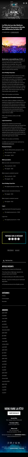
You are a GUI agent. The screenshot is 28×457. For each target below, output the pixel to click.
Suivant (17, 250)
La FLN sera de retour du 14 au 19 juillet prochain (13, 284)
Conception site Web (14, 448)
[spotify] (19, 443)
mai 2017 (4, 392)
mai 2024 (4, 338)
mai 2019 (4, 387)
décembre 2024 (6, 330)
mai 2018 (4, 390)
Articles (4, 295)
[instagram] (11, 443)
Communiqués (15, 32)
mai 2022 (4, 361)
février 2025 (5, 327)
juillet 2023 (4, 350)
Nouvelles (4, 301)
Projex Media (21, 448)
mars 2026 (4, 318)
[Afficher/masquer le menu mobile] (26, 3)
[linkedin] (16, 443)
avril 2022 (4, 364)
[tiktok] (13, 443)
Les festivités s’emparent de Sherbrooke (11, 269)
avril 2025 (4, 324)
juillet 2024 (4, 332)
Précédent (10, 250)
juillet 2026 (4, 312)
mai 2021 (4, 370)
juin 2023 (4, 352)
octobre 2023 (5, 344)
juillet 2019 (4, 384)
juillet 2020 (4, 372)
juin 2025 (4, 321)
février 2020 (5, 378)
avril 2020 (4, 375)
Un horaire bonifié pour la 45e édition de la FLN (13, 276)
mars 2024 (4, 341)
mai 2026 (4, 315)
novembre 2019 (5, 381)
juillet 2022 (4, 358)
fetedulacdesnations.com (8, 143)
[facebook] (8, 443)
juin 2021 (4, 367)
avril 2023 (4, 355)
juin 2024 (4, 335)
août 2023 (4, 347)
